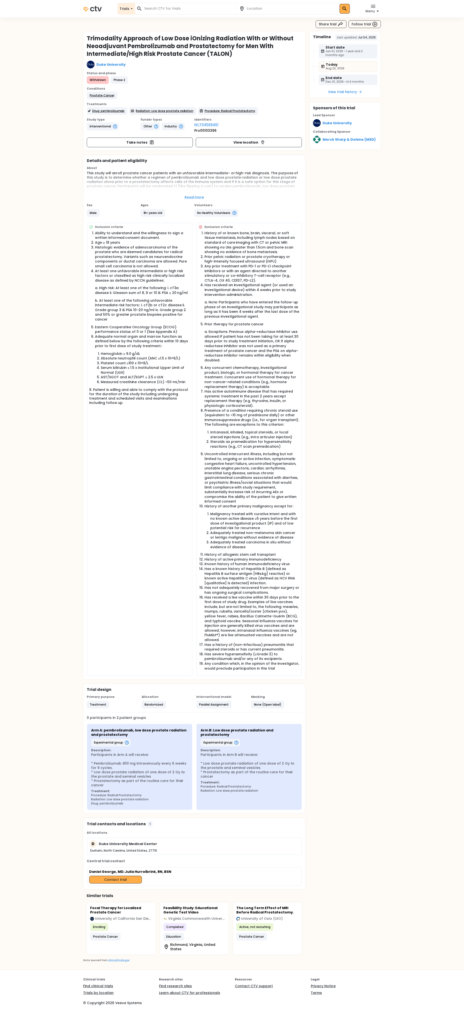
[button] (102, 95)
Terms (316, 993)
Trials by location (98, 993)
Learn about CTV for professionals (189, 993)
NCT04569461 (206, 125)
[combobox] (188, 8)
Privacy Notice (323, 986)
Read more (194, 197)
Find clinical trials (98, 986)
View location (245, 142)
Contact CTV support (254, 986)
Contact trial (115, 879)
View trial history (342, 91)
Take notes (136, 142)
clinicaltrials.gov (118, 960)
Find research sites (175, 986)
